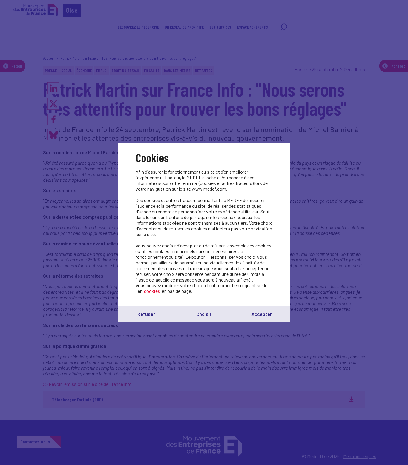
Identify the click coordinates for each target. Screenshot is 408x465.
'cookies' (152, 291)
